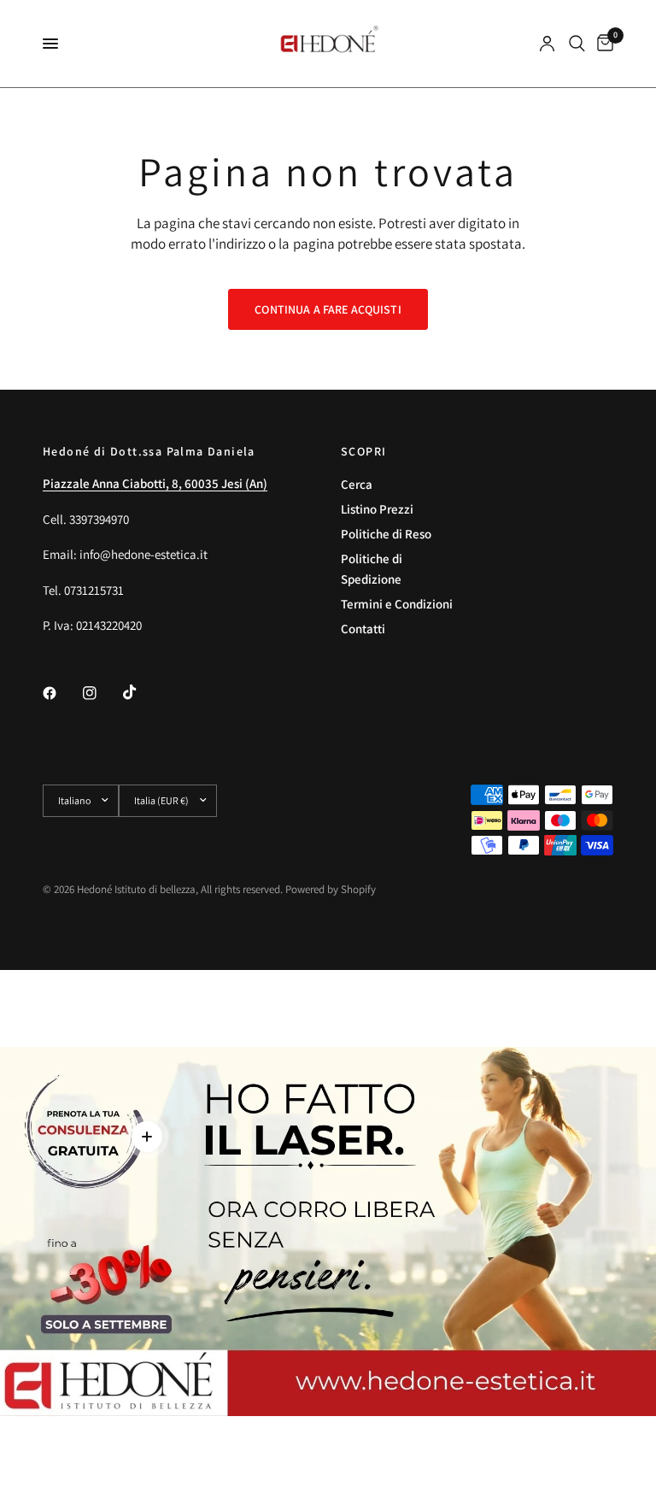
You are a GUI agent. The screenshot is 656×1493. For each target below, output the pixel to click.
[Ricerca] (577, 43)
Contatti (363, 628)
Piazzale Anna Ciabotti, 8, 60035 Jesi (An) (155, 483)
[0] (602, 43)
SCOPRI (363, 451)
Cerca (356, 484)
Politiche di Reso (386, 534)
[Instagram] (101, 693)
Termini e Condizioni (397, 604)
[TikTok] (142, 692)
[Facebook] (61, 693)
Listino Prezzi (377, 509)
